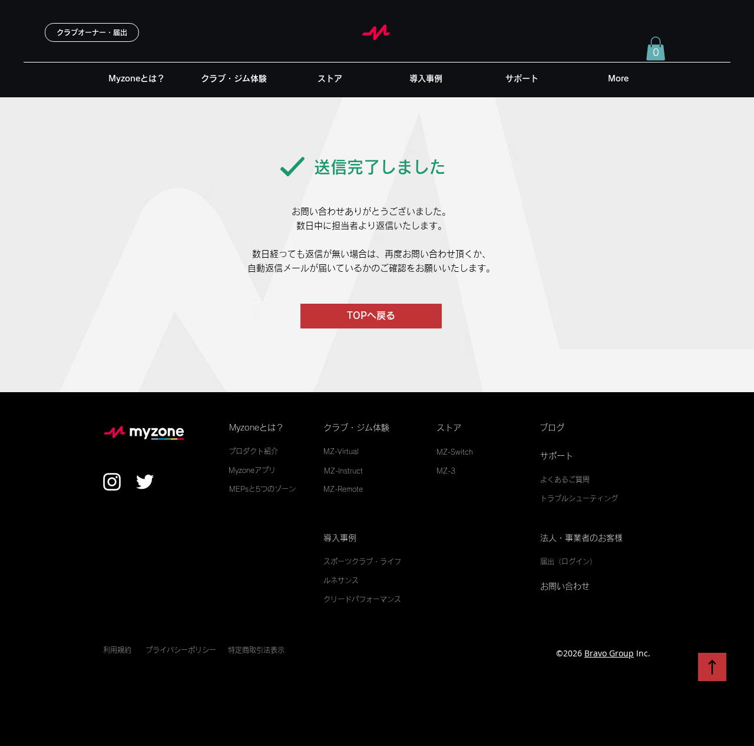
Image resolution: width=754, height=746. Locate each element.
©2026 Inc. (603, 653)
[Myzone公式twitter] (145, 482)
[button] (656, 49)
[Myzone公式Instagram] (112, 482)
